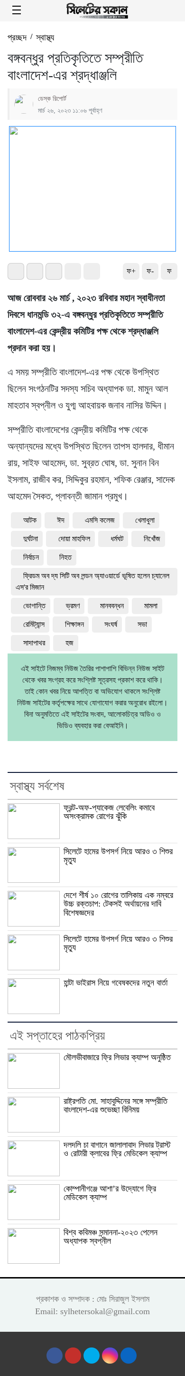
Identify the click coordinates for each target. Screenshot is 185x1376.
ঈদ (61, 520)
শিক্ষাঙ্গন (74, 624)
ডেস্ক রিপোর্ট (52, 98)
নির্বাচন (31, 557)
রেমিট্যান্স (34, 624)
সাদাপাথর (34, 643)
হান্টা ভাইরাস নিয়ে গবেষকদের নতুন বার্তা (115, 982)
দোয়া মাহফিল (74, 539)
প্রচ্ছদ (17, 37)
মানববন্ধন (112, 606)
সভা (142, 624)
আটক (30, 520)
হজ (69, 643)
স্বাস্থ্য (45, 37)
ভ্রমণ (73, 606)
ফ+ (131, 271)
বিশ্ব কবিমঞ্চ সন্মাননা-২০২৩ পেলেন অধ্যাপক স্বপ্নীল (110, 1237)
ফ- (150, 271)
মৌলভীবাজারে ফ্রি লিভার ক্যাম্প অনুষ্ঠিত (117, 1057)
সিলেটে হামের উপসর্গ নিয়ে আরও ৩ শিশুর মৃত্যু (118, 856)
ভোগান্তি (34, 606)
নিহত (65, 557)
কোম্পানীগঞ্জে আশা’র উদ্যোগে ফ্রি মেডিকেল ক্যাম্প (110, 1193)
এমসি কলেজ (100, 520)
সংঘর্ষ (110, 624)
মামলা (150, 606)
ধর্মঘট (117, 539)
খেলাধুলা (145, 520)
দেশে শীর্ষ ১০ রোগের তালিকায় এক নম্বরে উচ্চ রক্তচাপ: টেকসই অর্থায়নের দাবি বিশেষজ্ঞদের (118, 903)
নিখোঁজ (152, 539)
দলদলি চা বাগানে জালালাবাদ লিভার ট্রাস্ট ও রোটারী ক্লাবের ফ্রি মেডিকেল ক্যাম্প (117, 1149)
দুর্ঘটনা (30, 539)
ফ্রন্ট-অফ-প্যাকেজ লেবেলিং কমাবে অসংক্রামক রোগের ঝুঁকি (109, 812)
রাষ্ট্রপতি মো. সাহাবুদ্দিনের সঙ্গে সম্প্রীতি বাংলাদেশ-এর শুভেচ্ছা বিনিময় (115, 1105)
